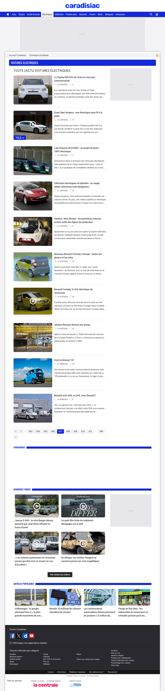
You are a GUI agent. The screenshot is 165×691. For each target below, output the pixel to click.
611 (90, 431)
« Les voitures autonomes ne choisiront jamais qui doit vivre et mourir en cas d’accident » (35, 561)
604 (38, 431)
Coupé (45, 654)
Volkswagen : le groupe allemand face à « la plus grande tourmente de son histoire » (28, 612)
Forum (92, 14)
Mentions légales (117, 655)
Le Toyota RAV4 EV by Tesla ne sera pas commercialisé (74, 79)
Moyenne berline (16, 657)
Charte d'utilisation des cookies (122, 660)
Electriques (47, 14)
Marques (109, 14)
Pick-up (46, 662)
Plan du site (115, 653)
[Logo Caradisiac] (82, 10)
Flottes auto (71, 14)
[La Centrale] (46, 687)
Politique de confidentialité (121, 658)
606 (53, 431)
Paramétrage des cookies (120, 663)
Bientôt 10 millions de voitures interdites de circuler (65, 610)
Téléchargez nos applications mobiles (29, 643)
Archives (114, 651)
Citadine (13, 654)
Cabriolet (46, 657)
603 (30, 431)
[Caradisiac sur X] (19, 636)
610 (83, 431)
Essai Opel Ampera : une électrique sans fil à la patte (78, 114)
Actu (14, 14)
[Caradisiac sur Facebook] (12, 636)
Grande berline (15, 659)
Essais (22, 14)
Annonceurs (61, 672)
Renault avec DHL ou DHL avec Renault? (75, 395)
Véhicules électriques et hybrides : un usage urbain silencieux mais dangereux (77, 185)
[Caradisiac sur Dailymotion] (25, 636)
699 (101, 431)
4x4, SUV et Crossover (51, 659)
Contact (50, 672)
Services (83, 14)
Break (12, 662)
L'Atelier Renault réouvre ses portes (72, 324)
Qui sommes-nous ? (96, 672)
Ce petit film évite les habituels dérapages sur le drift (77, 522)
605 (45, 431)
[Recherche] (151, 14)
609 (75, 431)
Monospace (14, 664)
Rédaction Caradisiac (77, 672)
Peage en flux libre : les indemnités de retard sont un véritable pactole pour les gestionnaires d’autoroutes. (133, 612)
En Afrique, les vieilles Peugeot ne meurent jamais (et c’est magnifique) (80, 559)
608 (68, 431)
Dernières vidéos (22, 489)
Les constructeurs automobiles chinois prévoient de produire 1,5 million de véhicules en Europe (99, 612)
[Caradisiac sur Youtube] (31, 636)
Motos (79, 654)
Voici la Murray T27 (64, 360)
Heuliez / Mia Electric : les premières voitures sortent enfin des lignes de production (77, 220)
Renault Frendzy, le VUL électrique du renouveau (73, 291)
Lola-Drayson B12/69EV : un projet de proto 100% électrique (76, 150)
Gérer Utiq (115, 665)
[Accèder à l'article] (37, 505)
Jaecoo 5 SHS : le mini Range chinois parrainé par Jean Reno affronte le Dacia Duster (34, 524)
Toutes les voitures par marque (88, 659)
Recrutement (112, 672)
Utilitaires (59, 14)
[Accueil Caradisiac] (8, 14)
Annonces (120, 14)
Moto (100, 14)
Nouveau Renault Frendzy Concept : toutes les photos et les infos (78, 256)
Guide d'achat (33, 14)
